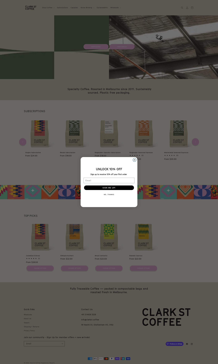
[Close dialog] (134, 160)
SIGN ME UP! (109, 188)
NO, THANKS (109, 194)
